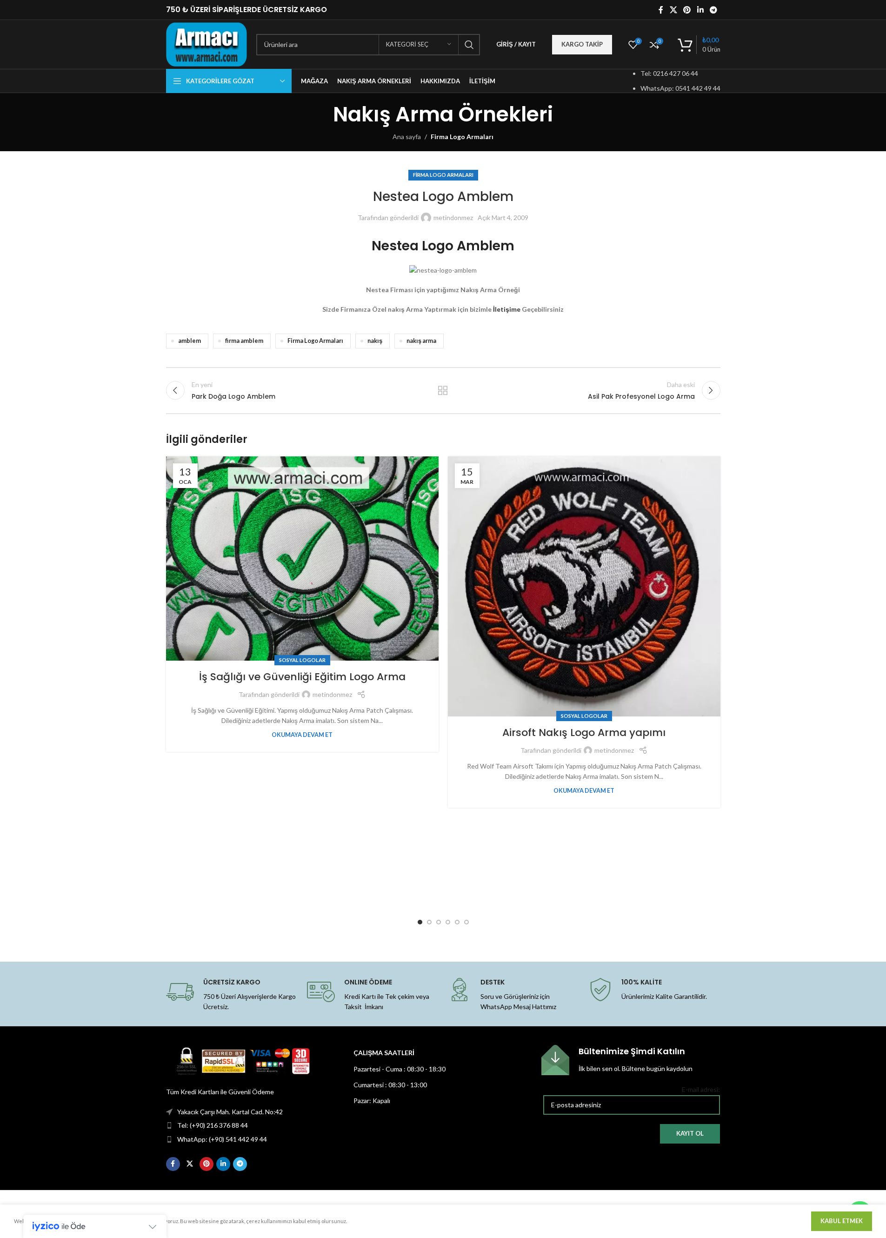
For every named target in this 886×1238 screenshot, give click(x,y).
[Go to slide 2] (429, 922)
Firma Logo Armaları (462, 137)
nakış (374, 340)
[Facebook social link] (660, 10)
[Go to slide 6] (466, 922)
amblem (189, 340)
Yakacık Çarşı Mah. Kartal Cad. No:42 (230, 1112)
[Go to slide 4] (448, 922)
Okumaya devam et (302, 734)
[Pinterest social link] (687, 10)
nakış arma (421, 340)
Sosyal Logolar (302, 660)
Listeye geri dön (443, 390)
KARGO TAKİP (582, 44)
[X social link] (673, 10)
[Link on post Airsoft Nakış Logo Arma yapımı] (584, 586)
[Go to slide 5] (457, 922)
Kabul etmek (841, 1221)
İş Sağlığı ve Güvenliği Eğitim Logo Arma (302, 676)
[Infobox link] (630, 1060)
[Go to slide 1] (420, 922)
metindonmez (453, 217)
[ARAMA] (469, 44)
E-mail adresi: (701, 1089)
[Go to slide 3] (438, 922)
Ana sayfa (407, 137)
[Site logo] (206, 43)
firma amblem (244, 340)
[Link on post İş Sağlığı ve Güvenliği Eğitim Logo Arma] (302, 558)
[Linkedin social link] (700, 10)
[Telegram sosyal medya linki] (713, 10)
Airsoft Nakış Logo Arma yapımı (584, 732)
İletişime (506, 309)
